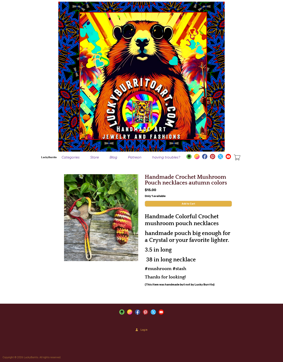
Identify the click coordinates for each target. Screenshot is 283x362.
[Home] (141, 76)
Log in (144, 329)
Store (94, 157)
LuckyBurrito (49, 157)
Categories (71, 157)
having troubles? (166, 157)
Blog (113, 157)
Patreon (135, 157)
